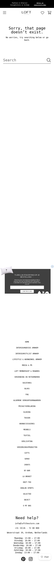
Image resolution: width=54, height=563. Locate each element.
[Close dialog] (52, 266)
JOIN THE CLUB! (27, 291)
